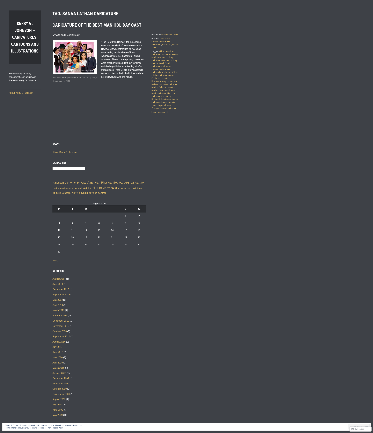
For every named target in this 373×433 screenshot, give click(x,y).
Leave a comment (160, 112)
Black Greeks (165, 63)
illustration (156, 81)
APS (127, 182)
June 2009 (57, 410)
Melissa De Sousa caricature (164, 84)
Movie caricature (159, 93)
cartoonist (166, 44)
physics (83, 192)
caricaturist (156, 44)
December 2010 (60, 321)
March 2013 (58, 310)
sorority (171, 102)
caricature (165, 39)
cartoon (95, 187)
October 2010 (59, 331)
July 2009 (57, 404)
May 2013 (57, 300)
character (124, 188)
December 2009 (60, 378)
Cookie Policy (57, 428)
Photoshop (166, 96)
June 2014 (57, 284)
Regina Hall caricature (161, 99)
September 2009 (61, 394)
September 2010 (61, 336)
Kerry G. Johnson (169, 81)
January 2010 (59, 373)
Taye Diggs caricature (161, 105)
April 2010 (57, 362)
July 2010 (57, 347)
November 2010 (60, 326)
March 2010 (58, 368)
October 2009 (59, 389)
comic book (137, 188)
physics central (97, 193)
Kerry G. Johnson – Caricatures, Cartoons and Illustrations (25, 37)
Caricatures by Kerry (161, 41)
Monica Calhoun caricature (164, 87)
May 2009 (57, 415)
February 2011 (59, 315)
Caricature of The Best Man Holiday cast (96, 25)
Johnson (66, 193)
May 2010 (57, 357)
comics (57, 192)
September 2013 (61, 294)
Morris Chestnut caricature (163, 90)
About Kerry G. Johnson (21, 93)
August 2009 (59, 399)
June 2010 (57, 352)
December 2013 (60, 289)
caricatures (166, 66)
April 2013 (57, 305)
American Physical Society (105, 182)
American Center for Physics (69, 182)
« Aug (55, 260)
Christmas (166, 72)
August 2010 (59, 341)
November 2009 (60, 383)
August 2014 (59, 279)
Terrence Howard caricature (164, 108)
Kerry (75, 192)
